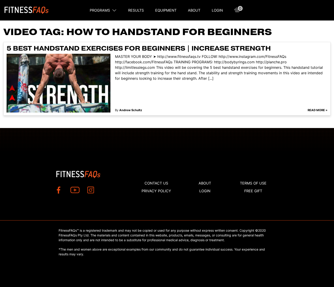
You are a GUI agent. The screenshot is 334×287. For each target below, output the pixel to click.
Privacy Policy (156, 191)
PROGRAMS (100, 10)
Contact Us (156, 183)
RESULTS (136, 10)
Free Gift (253, 191)
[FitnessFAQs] (27, 10)
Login (217, 10)
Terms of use (253, 183)
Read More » (317, 110)
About (194, 10)
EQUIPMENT (166, 10)
